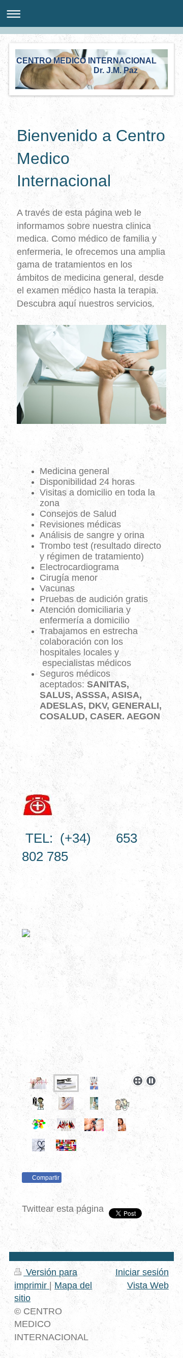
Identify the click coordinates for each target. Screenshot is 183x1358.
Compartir (44, 1177)
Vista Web (148, 1285)
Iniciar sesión (142, 1272)
